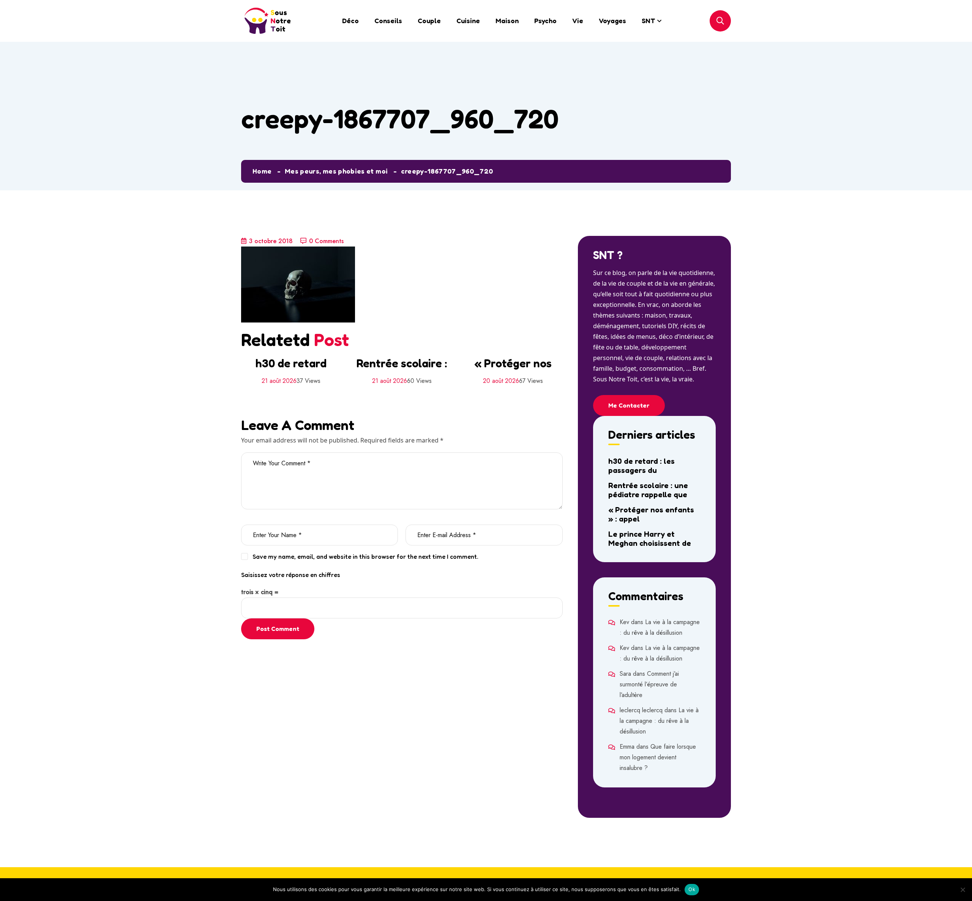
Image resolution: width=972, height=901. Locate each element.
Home (261, 171)
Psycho (545, 20)
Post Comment (277, 628)
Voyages (612, 20)
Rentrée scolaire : (402, 363)
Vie (577, 20)
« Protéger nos (513, 363)
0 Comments (326, 241)
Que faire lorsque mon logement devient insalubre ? (658, 757)
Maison (507, 20)
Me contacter (629, 405)
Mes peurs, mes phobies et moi (336, 171)
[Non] (962, 889)
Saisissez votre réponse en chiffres (290, 575)
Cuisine (468, 20)
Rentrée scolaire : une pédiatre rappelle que (648, 490)
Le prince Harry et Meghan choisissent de (649, 539)
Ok (691, 889)
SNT (648, 20)
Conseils (388, 20)
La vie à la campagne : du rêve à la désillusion (659, 721)
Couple (429, 20)
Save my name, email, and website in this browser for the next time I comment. (365, 556)
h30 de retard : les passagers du (641, 466)
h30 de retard (291, 363)
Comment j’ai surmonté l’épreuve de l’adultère (649, 684)
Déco (350, 20)
